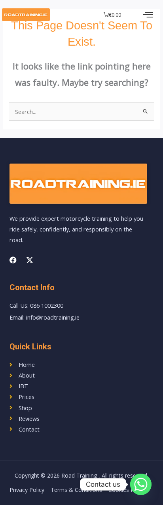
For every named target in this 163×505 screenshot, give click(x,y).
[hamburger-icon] (148, 15)
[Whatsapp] (141, 484)
